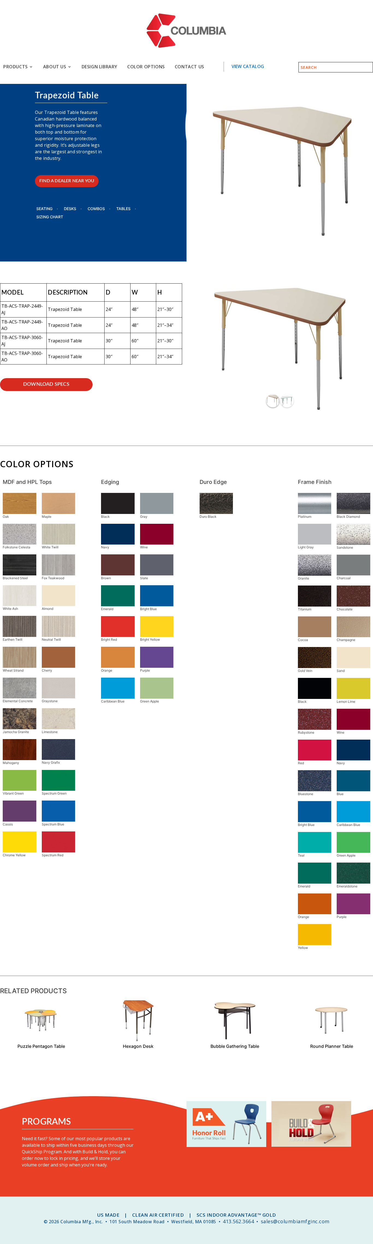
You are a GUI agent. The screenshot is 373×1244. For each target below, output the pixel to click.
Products (15, 67)
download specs (46, 384)
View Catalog (248, 66)
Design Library (99, 67)
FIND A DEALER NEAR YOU (66, 181)
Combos (96, 209)
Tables (123, 209)
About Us (54, 67)
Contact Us (189, 67)
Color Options (146, 67)
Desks (70, 209)
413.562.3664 (238, 1221)
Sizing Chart (49, 217)
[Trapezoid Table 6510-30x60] (280, 414)
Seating (44, 209)
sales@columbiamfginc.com (295, 1221)
